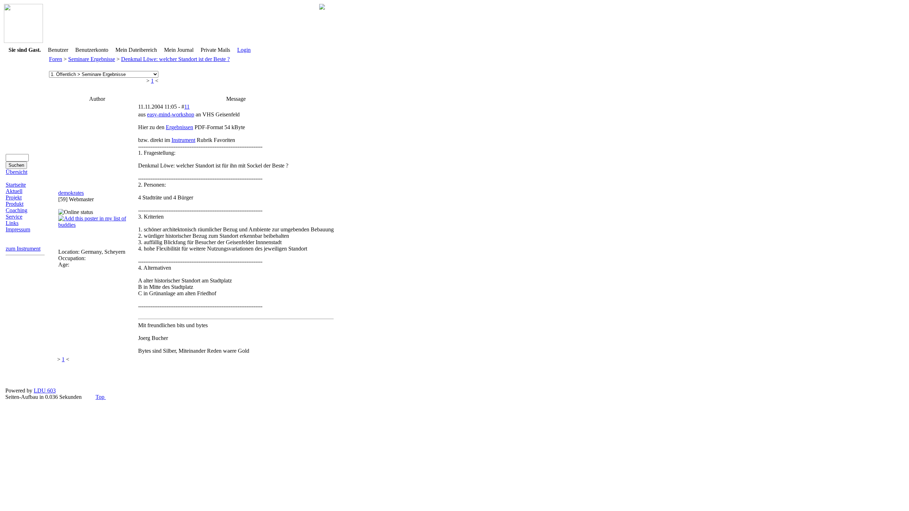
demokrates (71, 193)
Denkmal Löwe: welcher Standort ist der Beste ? (175, 59)
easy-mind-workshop (170, 114)
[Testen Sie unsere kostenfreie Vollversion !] (322, 8)
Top (101, 397)
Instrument (183, 140)
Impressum (18, 229)
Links (12, 223)
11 (187, 107)
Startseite (16, 185)
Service (14, 217)
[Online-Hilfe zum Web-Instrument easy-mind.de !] (23, 41)
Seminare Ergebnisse (91, 59)
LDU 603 (45, 391)
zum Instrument (23, 249)
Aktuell (14, 191)
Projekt (14, 197)
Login (244, 50)
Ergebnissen (179, 127)
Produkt (14, 204)
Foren (55, 59)
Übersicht (16, 172)
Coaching (16, 210)
